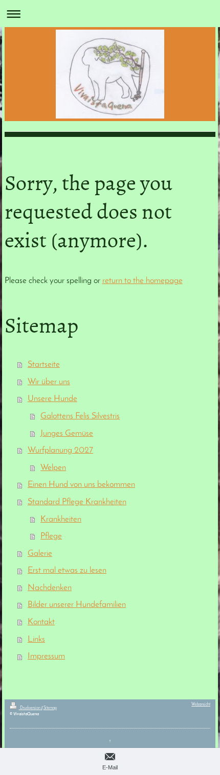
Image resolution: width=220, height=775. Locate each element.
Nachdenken (50, 587)
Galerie (40, 553)
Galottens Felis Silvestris (80, 416)
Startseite (44, 364)
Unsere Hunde (52, 398)
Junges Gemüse (66, 433)
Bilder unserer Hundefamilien (77, 604)
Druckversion (30, 708)
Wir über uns (49, 382)
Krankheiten (60, 519)
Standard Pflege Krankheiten (77, 502)
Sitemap (50, 708)
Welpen (53, 467)
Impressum (46, 656)
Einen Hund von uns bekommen (81, 484)
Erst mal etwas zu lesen (67, 570)
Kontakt (41, 622)
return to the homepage (142, 280)
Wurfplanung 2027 (60, 450)
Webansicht (200, 704)
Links (36, 639)
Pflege (51, 536)
